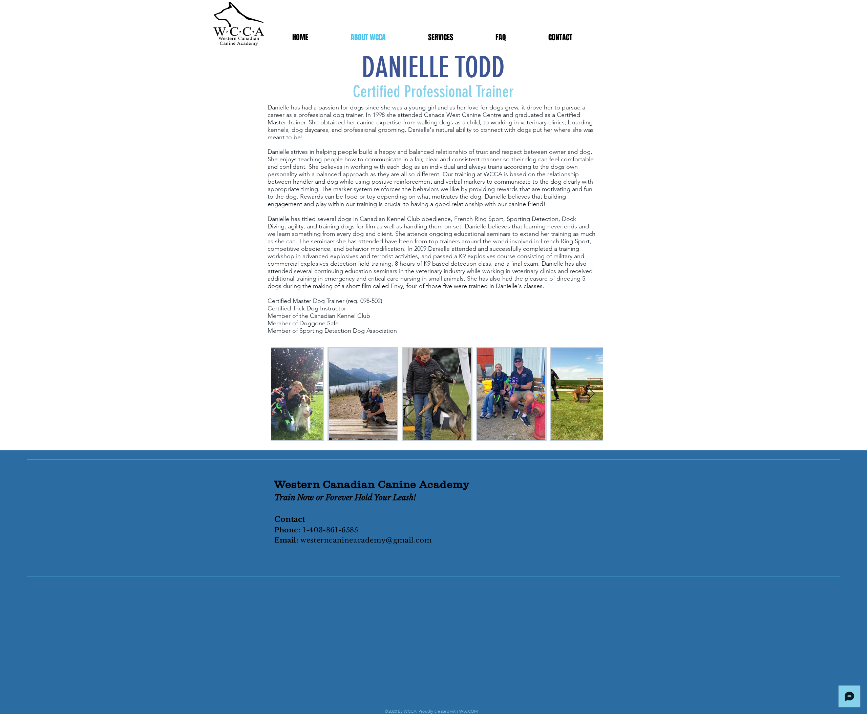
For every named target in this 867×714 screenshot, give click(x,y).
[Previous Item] (283, 394)
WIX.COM (468, 711)
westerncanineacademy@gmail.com (365, 540)
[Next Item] (591, 394)
